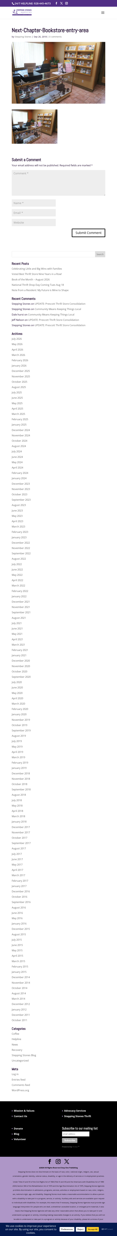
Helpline (16, 1039)
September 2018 (21, 789)
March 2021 (18, 644)
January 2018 (19, 821)
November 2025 (21, 376)
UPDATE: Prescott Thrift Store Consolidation (60, 303)
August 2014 (19, 993)
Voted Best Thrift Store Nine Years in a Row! (37, 274)
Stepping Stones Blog (24, 1055)
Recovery (17, 1050)
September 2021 (21, 612)
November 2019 (21, 719)
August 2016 (19, 907)
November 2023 (21, 489)
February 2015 (20, 966)
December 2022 (21, 542)
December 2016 (21, 891)
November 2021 (21, 607)
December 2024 (21, 430)
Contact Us (20, 1116)
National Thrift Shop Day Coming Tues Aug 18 (38, 285)
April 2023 (17, 521)
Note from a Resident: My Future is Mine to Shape (40, 290)
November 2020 (21, 666)
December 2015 (21, 929)
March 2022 (18, 585)
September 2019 (21, 730)
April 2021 (17, 639)
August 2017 (19, 848)
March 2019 (18, 757)
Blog (16, 1134)
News (15, 1044)
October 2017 (19, 837)
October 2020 (19, 671)
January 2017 (19, 886)
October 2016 (19, 896)
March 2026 (18, 355)
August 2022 (19, 558)
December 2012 (21, 1004)
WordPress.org (20, 1090)
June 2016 (17, 913)
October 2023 (19, 494)
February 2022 (20, 591)
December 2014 (21, 977)
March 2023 (18, 526)
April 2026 (17, 349)
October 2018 (19, 784)
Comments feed (21, 1085)
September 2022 (21, 553)
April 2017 (17, 870)
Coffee (15, 1033)
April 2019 (17, 752)
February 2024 (20, 473)
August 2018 (19, 794)
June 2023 (17, 510)
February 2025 (20, 419)
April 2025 (17, 408)
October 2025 (19, 381)
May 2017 (17, 864)
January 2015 (19, 972)
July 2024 (17, 451)
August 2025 (19, 387)
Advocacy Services (75, 1110)
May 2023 (17, 516)
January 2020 (19, 714)
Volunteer (20, 1139)
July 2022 (17, 564)
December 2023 (21, 483)
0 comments (55, 36)
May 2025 (17, 403)
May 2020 (17, 693)
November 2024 (21, 435)
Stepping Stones (23, 36)
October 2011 (19, 1020)
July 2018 (17, 800)
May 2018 (17, 805)
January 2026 (19, 365)
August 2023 (19, 505)
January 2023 (19, 537)
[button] (102, 14)
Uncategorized (20, 1060)
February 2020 (20, 709)
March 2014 (18, 998)
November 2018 (21, 778)
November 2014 (21, 982)
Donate (18, 1128)
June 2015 (17, 945)
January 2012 (19, 1009)
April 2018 (17, 811)
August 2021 (19, 618)
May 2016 (17, 918)
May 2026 (17, 344)
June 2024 (17, 457)
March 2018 (18, 816)
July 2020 (17, 682)
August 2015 (19, 934)
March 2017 (18, 875)
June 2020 (17, 687)
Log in (15, 1074)
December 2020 (21, 660)
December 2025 (21, 371)
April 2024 (17, 467)
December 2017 (21, 827)
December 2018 (21, 773)
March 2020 (18, 703)
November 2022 (21, 548)
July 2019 (17, 741)
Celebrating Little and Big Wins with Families (37, 268)
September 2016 (21, 902)
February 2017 (20, 880)
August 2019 (19, 735)
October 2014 (19, 988)
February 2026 (20, 360)
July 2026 (17, 338)
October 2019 (19, 725)
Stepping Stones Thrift (77, 1116)
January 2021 (19, 655)
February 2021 (20, 650)
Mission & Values (24, 1110)
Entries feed (18, 1079)
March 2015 (18, 961)
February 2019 (20, 762)
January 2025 (19, 424)
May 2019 (17, 746)
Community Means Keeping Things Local (58, 309)
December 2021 (21, 601)
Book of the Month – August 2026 (31, 279)
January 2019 (19, 768)
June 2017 (17, 859)
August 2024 (19, 446)
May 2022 (17, 575)
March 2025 (18, 414)
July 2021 (17, 623)
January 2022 (19, 596)
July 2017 (17, 854)
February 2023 (20, 532)
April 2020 (17, 698)
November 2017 (21, 832)
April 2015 (17, 955)
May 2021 (17, 634)
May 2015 (17, 950)
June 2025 (17, 397)
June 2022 (17, 569)
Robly (75, 1147)
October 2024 (19, 440)
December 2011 (21, 1015)
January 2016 (19, 923)
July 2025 (17, 392)
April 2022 (17, 580)
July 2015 (17, 939)
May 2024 (17, 462)
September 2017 (21, 843)
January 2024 (19, 478)
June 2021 (17, 628)
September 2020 (21, 677)
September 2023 (21, 499)
